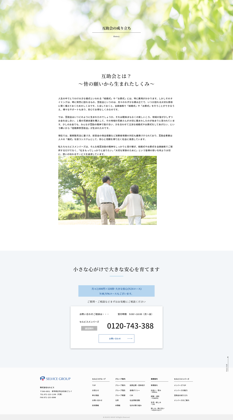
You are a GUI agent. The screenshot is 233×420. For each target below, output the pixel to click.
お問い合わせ (115, 338)
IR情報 (117, 405)
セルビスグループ (99, 379)
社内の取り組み (136, 405)
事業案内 (154, 379)
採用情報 (95, 405)
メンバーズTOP (180, 385)
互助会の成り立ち (181, 395)
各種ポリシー (135, 390)
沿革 (117, 400)
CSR (131, 395)
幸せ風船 (95, 395)
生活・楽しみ (156, 403)
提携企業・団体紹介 (137, 385)
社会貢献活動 (135, 400)
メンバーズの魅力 (180, 390)
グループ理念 (120, 390)
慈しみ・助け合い (157, 409)
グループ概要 (120, 395)
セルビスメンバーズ (181, 379)
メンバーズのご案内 (181, 400)
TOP (94, 385)
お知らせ (95, 390)
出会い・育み (156, 391)
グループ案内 (120, 379)
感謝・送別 (155, 397)
